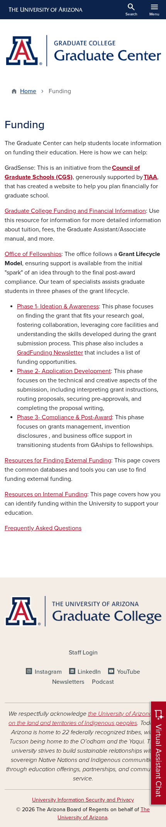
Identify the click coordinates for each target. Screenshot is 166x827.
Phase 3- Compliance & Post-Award (64, 417)
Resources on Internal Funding (46, 494)
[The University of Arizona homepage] (45, 9)
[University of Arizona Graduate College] (83, 611)
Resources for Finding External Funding (58, 460)
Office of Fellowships (33, 254)
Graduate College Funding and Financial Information (75, 211)
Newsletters (68, 682)
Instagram (48, 672)
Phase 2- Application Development (64, 371)
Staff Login (83, 652)
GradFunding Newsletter (50, 353)
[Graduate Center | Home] (83, 51)
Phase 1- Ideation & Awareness (58, 306)
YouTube (128, 672)
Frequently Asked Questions (43, 528)
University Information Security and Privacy (83, 800)
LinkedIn (89, 672)
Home (28, 91)
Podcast (103, 682)
